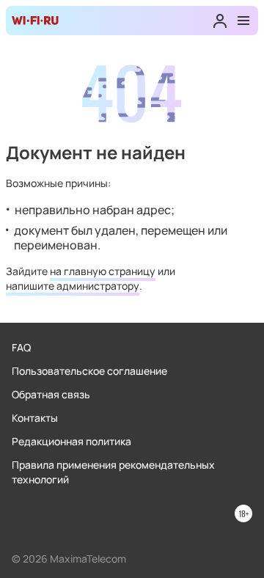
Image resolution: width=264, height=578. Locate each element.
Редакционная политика (71, 441)
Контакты (35, 418)
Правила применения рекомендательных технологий (113, 472)
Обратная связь (51, 394)
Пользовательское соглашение (89, 371)
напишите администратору (72, 286)
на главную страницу (102, 271)
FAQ (21, 347)
